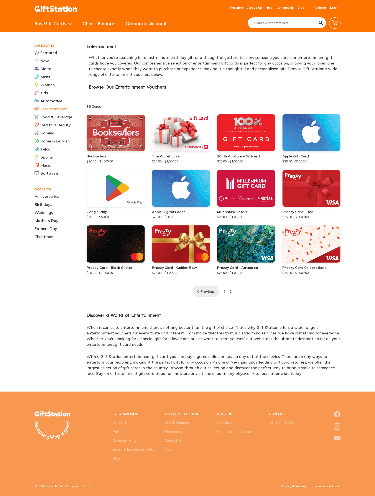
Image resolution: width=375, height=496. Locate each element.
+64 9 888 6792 (282, 422)
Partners (236, 8)
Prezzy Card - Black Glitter (109, 267)
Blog (301, 8)
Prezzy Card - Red (297, 212)
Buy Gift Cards (51, 23)
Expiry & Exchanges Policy (134, 449)
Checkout (224, 422)
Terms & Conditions (326, 486)
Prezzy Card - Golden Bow (174, 267)
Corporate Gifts (125, 440)
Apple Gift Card (295, 156)
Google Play (97, 212)
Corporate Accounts (147, 23)
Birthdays (43, 204)
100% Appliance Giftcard (238, 156)
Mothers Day (46, 220)
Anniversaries (47, 196)
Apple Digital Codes (169, 212)
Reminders (173, 431)
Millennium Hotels (232, 212)
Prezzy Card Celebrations (304, 267)
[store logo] (56, 8)
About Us (254, 8)
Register (319, 8)
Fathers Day (46, 228)
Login (334, 8)
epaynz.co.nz (81, 486)
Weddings (44, 212)
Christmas (44, 236)
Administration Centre (234, 431)
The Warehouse (166, 156)
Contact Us (285, 8)
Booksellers (97, 156)
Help (269, 8)
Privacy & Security (293, 486)
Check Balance (99, 23)
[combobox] (287, 22)
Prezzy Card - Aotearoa (237, 267)
